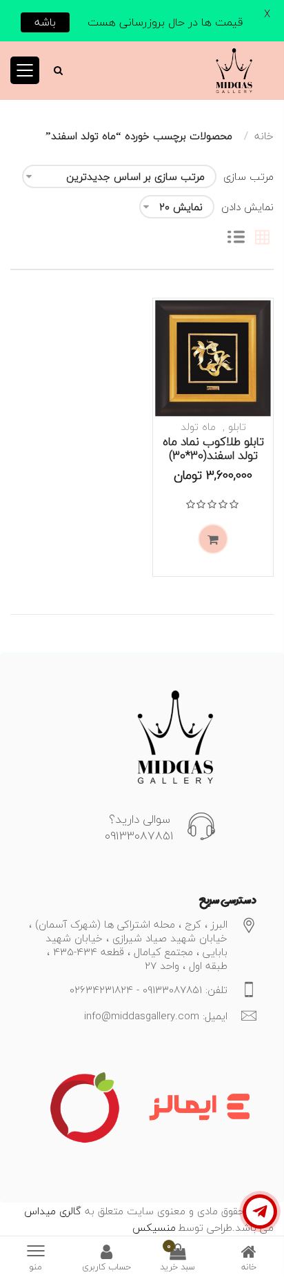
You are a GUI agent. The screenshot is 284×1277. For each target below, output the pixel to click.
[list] (236, 238)
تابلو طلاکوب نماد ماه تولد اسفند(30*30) (213, 448)
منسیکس (154, 1227)
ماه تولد (198, 427)
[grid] (262, 238)
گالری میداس (52, 1211)
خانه (264, 136)
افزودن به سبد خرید (213, 539)
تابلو (237, 427)
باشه (45, 22)
